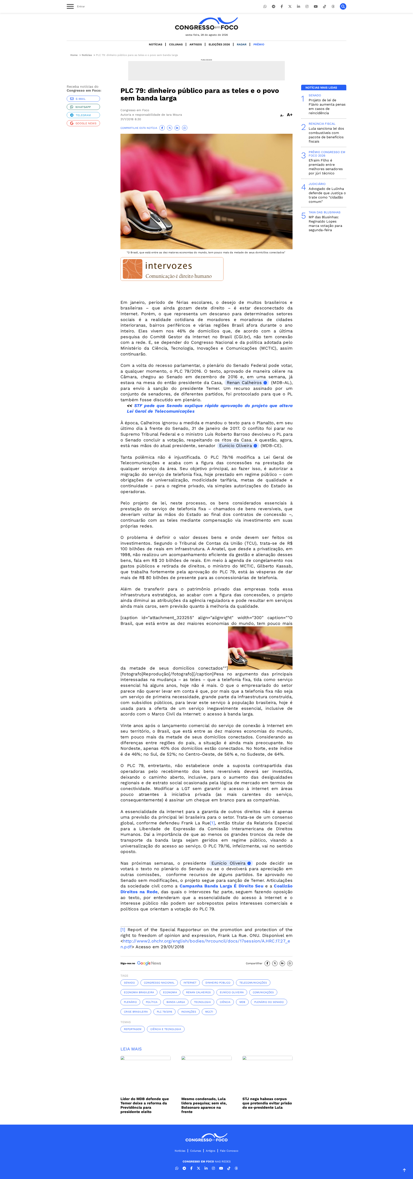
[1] (212, 822)
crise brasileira (136, 1011)
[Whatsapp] (265, 7)
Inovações (188, 1011)
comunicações (263, 992)
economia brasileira (139, 992)
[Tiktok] (324, 7)
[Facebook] (282, 7)
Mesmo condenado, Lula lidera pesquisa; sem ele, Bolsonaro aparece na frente (204, 1105)
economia (170, 992)
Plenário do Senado (269, 1002)
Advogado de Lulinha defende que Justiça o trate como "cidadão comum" (327, 195)
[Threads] (332, 7)
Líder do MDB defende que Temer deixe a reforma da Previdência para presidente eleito (144, 1105)
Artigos (196, 44)
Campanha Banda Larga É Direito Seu (221, 885)
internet (189, 982)
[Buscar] (343, 6)
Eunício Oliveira (235, 445)
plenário (130, 1002)
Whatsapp (83, 107)
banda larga (175, 1002)
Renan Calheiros (244, 382)
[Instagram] (306, 7)
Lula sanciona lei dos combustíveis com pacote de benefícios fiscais (326, 134)
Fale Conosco (229, 1150)
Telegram (83, 115)
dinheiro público (217, 982)
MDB (242, 1002)
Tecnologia (202, 1002)
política (151, 1002)
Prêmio (258, 44)
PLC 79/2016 (164, 1011)
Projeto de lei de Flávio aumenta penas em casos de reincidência (327, 106)
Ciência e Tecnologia (165, 1029)
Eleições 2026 (219, 44)
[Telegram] (273, 7)
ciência (225, 1002)
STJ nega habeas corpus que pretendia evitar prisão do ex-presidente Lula (267, 1103)
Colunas (176, 44)
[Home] (206, 23)
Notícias (155, 44)
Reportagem (132, 1029)
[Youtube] (316, 7)
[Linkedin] (298, 7)
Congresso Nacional (159, 982)
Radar (242, 44)
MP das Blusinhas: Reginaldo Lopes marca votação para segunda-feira (325, 223)
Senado (129, 982)
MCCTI (209, 1011)
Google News (86, 123)
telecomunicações (253, 982)
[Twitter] (290, 7)
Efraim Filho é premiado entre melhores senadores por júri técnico (326, 166)
